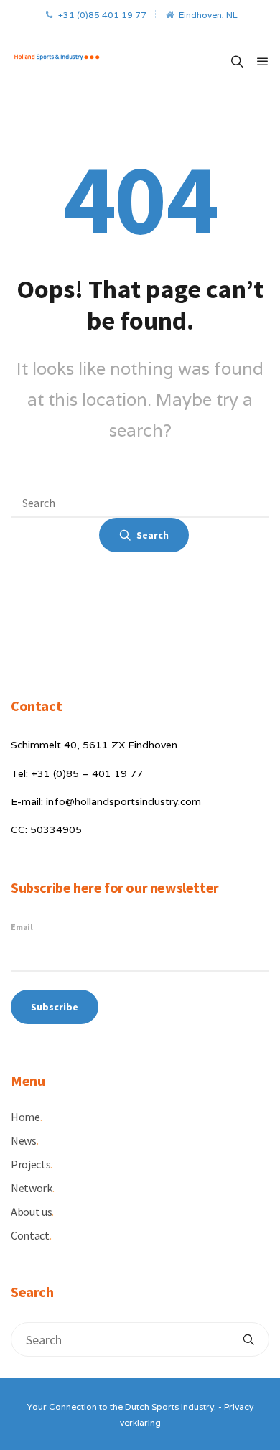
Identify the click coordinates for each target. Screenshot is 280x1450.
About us (32, 1211)
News (24, 1140)
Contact (31, 1235)
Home (26, 1117)
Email (22, 926)
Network (32, 1188)
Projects (31, 1164)
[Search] (248, 1339)
